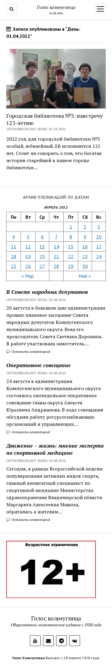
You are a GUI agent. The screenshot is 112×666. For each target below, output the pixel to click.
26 (28, 266)
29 (70, 266)
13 (42, 246)
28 (56, 266)
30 (85, 266)
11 (13, 246)
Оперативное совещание (38, 365)
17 (99, 246)
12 (28, 246)
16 (85, 246)
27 (42, 266)
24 (99, 256)
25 (13, 266)
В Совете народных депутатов (47, 291)
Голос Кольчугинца (28, 658)
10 (99, 237)
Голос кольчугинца (56, 7)
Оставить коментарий (30, 351)
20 (42, 256)
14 (56, 246)
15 (70, 246)
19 (28, 256)
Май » (85, 276)
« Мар (28, 276)
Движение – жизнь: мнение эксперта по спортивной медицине (55, 449)
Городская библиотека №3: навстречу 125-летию (54, 119)
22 (70, 256)
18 (13, 256)
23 (85, 256)
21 (56, 256)
